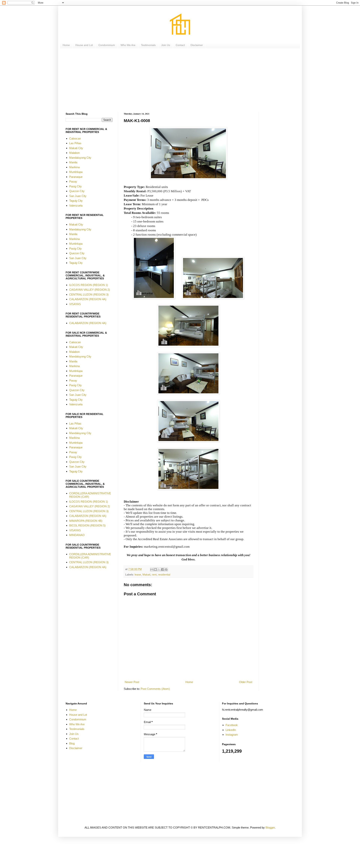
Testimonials (148, 45)
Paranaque (75, 176)
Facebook (232, 725)
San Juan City (77, 196)
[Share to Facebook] (162, 569)
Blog (72, 743)
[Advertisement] (178, 80)
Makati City (76, 148)
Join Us (165, 45)
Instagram (232, 734)
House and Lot (84, 45)
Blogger (270, 827)
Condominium (106, 45)
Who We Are (128, 45)
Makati (146, 574)
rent (154, 574)
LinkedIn (231, 729)
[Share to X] (159, 569)
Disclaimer (196, 45)
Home (66, 45)
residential (164, 574)
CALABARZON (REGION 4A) (87, 299)
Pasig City (75, 186)
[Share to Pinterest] (166, 569)
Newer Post (132, 682)
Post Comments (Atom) (155, 688)
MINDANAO (77, 535)
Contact (180, 45)
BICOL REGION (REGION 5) (87, 525)
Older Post (245, 682)
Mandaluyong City (80, 157)
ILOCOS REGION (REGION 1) (88, 285)
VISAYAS (75, 304)
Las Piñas (75, 143)
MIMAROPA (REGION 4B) (85, 520)
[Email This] (152, 569)
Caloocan (75, 138)
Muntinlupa (75, 171)
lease (138, 574)
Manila (73, 162)
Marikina (74, 167)
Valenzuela (75, 205)
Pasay (73, 181)
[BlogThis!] (155, 569)
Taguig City (76, 200)
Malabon (74, 152)
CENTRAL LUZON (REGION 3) (89, 294)
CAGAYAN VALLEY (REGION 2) (89, 289)
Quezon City (77, 191)
